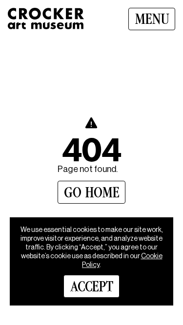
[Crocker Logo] (46, 18)
